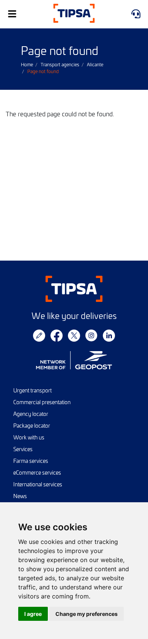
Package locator (31, 425)
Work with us (28, 437)
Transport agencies (60, 64)
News (20, 496)
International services (37, 484)
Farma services (30, 460)
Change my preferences (86, 614)
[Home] (74, 14)
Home (27, 64)
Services (23, 449)
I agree (33, 614)
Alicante (95, 64)
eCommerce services (37, 472)
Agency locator (30, 413)
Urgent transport (32, 390)
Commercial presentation (42, 402)
